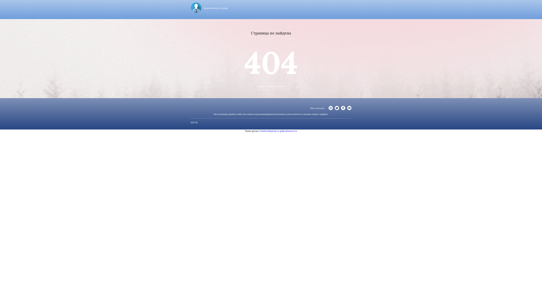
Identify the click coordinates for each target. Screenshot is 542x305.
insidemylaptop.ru (269, 130)
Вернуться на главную (271, 86)
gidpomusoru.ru (288, 130)
